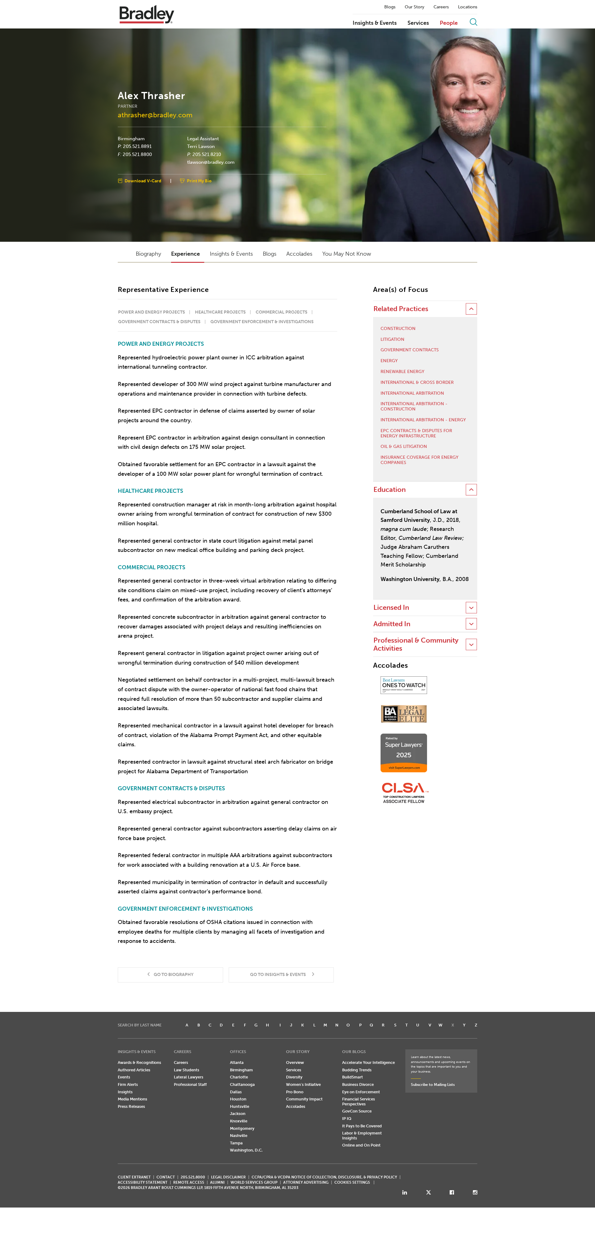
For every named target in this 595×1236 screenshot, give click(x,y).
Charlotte (239, 1077)
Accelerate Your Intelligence (368, 1062)
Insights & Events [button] (231, 253)
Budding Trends (357, 1070)
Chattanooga (242, 1084)
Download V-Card (143, 180)
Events (124, 1077)
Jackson (237, 1113)
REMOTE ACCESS (188, 1182)
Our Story (414, 7)
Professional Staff (190, 1084)
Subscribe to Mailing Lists (433, 1084)
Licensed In (391, 607)
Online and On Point (361, 1145)
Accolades (295, 1106)
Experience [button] (185, 253)
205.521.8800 (137, 154)
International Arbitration (412, 393)
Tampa (236, 1143)
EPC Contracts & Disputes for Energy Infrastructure (416, 433)
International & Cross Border (417, 382)
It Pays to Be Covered (362, 1126)
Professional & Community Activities (415, 644)
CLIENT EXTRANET (134, 1177)
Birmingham (131, 138)
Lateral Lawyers (188, 1077)
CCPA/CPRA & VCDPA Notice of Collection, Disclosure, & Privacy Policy (324, 1177)
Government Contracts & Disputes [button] (159, 321)
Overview (295, 1062)
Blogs (389, 7)
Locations (467, 7)
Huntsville (239, 1106)
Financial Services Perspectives (358, 1101)
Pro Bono (294, 1092)
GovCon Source (357, 1111)
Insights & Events (375, 23)
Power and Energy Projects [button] (151, 312)
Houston (238, 1099)
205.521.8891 (137, 146)
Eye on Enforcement (361, 1092)
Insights (125, 1092)
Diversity (294, 1077)
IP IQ (346, 1118)
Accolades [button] (299, 253)
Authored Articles (134, 1070)
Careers (441, 7)
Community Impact (304, 1099)
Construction (398, 328)
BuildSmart (352, 1077)
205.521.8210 (206, 154)
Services (418, 23)
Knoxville (238, 1121)
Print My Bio (199, 180)
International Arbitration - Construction (414, 406)
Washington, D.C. (246, 1150)
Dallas (236, 1092)
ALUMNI (217, 1182)
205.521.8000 (193, 1177)
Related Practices (400, 309)
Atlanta (237, 1062)
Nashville (238, 1135)
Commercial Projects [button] (281, 312)
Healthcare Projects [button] (220, 312)
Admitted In (391, 624)
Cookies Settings (352, 1182)
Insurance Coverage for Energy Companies (419, 460)
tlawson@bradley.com (211, 162)
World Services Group (254, 1182)
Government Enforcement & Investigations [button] (262, 321)
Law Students (186, 1070)
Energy (389, 360)
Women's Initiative (303, 1084)
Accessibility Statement (142, 1182)
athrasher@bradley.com (155, 115)
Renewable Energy (402, 371)
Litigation (392, 339)
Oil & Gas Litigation (404, 446)
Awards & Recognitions (139, 1062)
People (449, 23)
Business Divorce (358, 1084)
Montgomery (242, 1128)
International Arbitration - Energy (423, 420)
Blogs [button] (269, 253)
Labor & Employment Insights (362, 1135)
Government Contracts (410, 350)
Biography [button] (148, 253)
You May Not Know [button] (346, 253)
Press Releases (131, 1106)
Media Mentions (132, 1099)
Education (389, 489)
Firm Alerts (128, 1084)
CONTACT (165, 1177)
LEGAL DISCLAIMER (228, 1177)
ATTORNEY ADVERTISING (305, 1182)
